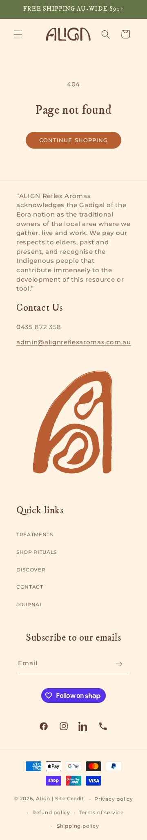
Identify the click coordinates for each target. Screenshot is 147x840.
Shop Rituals (36, 552)
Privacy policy (113, 799)
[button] (18, 34)
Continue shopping (73, 140)
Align (43, 799)
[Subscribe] (119, 664)
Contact (29, 587)
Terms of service (101, 812)
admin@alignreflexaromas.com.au (73, 342)
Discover (30, 570)
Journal (29, 604)
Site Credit (69, 799)
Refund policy (51, 812)
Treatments (34, 534)
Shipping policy (78, 826)
